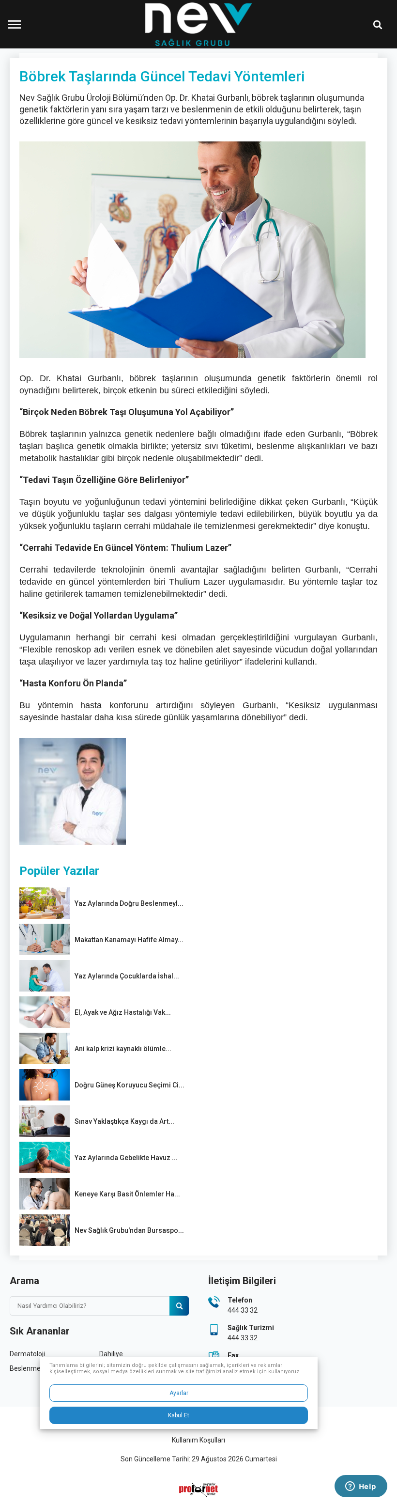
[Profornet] (198, 1490)
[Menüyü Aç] (14, 24)
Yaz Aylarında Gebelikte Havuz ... (126, 1158)
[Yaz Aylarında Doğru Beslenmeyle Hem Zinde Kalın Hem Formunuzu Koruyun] (44, 903)
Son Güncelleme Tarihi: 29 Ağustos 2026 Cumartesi (199, 1459)
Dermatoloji (27, 1354)
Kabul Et (178, 1415)
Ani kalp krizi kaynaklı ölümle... (123, 1049)
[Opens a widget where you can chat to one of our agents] (360, 1487)
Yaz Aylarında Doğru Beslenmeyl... (129, 903)
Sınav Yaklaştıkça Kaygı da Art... (124, 1121)
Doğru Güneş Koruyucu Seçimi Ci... (129, 1085)
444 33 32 (243, 1310)
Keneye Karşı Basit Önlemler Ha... (127, 1194)
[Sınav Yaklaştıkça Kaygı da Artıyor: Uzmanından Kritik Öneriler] (44, 1121)
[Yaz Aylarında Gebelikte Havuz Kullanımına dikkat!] (44, 1157)
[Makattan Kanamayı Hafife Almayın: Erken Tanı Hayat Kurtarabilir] (44, 939)
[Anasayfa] (198, 24)
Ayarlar (178, 1393)
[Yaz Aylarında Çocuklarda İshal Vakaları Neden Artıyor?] (44, 976)
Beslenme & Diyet (36, 1368)
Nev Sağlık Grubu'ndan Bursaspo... (129, 1230)
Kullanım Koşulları (198, 1440)
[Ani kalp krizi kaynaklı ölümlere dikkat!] (44, 1048)
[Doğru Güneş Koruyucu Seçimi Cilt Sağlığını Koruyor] (44, 1085)
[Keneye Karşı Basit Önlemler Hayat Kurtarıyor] (44, 1193)
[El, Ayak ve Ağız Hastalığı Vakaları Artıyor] (44, 1012)
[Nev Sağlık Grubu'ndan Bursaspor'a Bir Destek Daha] (44, 1230)
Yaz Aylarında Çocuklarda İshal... (127, 976)
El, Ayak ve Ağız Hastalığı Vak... (123, 1012)
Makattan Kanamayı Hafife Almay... (129, 940)
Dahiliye (111, 1354)
